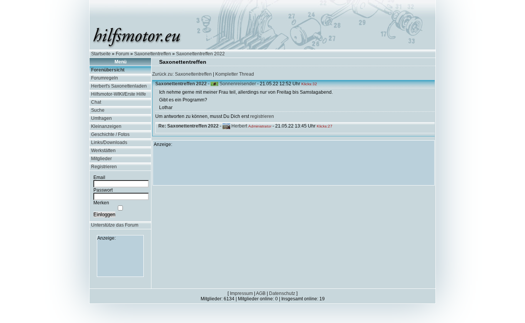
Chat (96, 102)
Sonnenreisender (237, 83)
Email (99, 177)
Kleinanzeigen (106, 126)
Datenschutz (282, 293)
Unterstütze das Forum (114, 225)
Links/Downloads (109, 142)
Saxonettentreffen (152, 53)
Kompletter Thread (234, 74)
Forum (122, 53)
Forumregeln (104, 78)
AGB (261, 293)
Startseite (101, 53)
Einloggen (104, 214)
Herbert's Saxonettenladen (119, 86)
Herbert (239, 126)
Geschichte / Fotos (110, 134)
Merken (101, 202)
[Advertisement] (120, 258)
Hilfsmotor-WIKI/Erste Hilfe (118, 94)
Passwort (103, 190)
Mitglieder (101, 158)
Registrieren (104, 166)
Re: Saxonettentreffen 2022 (188, 126)
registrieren (262, 116)
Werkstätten (103, 150)
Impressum (241, 293)
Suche (98, 110)
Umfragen (101, 118)
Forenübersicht (108, 70)
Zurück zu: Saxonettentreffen (182, 74)
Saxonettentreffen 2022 (200, 53)
